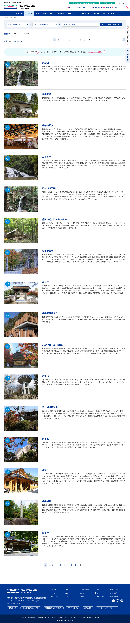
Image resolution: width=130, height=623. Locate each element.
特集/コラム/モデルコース (45, 13)
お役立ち (96, 13)
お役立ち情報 (84, 589)
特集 (96, 593)
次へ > (92, 40)
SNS (115, 8)
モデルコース (69, 597)
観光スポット (114, 589)
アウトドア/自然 (84, 13)
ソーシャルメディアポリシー (107, 608)
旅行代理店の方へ (107, 3)
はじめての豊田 (108, 13)
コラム (67, 589)
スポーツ (61, 13)
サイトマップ (55, 597)
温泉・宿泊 (113, 593)
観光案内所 (12, 608)
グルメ (53, 593)
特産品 (82, 597)
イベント (19, 13)
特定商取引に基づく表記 (53, 608)
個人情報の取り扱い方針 (31, 608)
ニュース (72, 8)
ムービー (83, 593)
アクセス (108, 8)
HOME (6, 18)
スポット (29, 13)
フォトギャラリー (84, 8)
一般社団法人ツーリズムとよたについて (84, 3)
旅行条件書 (88, 608)
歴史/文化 (71, 13)
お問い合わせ (114, 597)
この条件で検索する (112, 24)
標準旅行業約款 (73, 608)
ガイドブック (97, 8)
